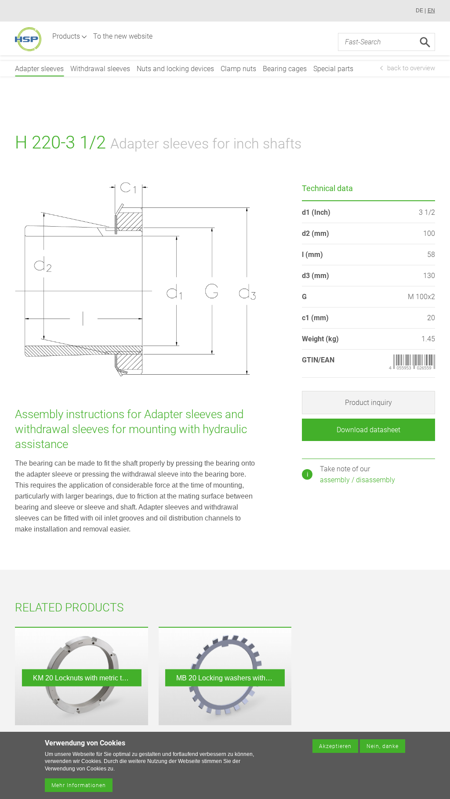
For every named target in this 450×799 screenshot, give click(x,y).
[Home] (28, 39)
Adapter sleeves (39, 69)
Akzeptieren (335, 746)
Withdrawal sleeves (100, 69)
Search (425, 42)
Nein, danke (383, 746)
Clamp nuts (238, 69)
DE (419, 10)
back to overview (411, 68)
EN (431, 10)
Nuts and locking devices (175, 69)
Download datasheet (368, 430)
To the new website (122, 36)
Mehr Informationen (78, 785)
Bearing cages (285, 69)
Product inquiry (368, 402)
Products (66, 36)
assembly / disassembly (357, 480)
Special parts (333, 69)
